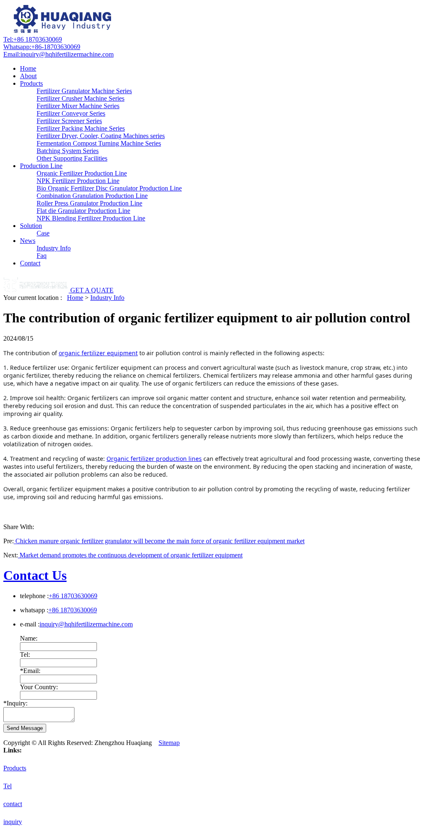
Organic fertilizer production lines (154, 459)
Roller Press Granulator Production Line (89, 203)
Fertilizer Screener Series (69, 120)
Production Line (41, 165)
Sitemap (169, 742)
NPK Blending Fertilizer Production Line (91, 218)
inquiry (12, 821)
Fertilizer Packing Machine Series (81, 128)
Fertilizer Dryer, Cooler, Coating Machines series (101, 135)
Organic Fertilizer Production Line (82, 173)
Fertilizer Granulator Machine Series (84, 90)
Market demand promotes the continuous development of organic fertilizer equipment (130, 555)
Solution (31, 225)
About (28, 75)
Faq (42, 255)
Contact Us (35, 575)
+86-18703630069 (41, 46)
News (27, 240)
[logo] (63, 31)
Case (43, 233)
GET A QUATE (92, 290)
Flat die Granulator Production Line (83, 210)
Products (31, 83)
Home (28, 68)
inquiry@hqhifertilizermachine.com (58, 54)
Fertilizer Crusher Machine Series (80, 98)
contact (12, 803)
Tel (7, 785)
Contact (30, 263)
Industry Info (54, 248)
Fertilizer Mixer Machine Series (78, 105)
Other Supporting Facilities (72, 158)
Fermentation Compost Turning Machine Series (99, 143)
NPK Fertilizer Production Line (78, 180)
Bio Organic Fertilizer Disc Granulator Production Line (109, 188)
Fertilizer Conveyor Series (71, 113)
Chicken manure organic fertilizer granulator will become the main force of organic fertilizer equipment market (159, 540)
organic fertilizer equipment (98, 353)
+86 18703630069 (32, 39)
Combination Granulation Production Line (92, 195)
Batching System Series (68, 150)
